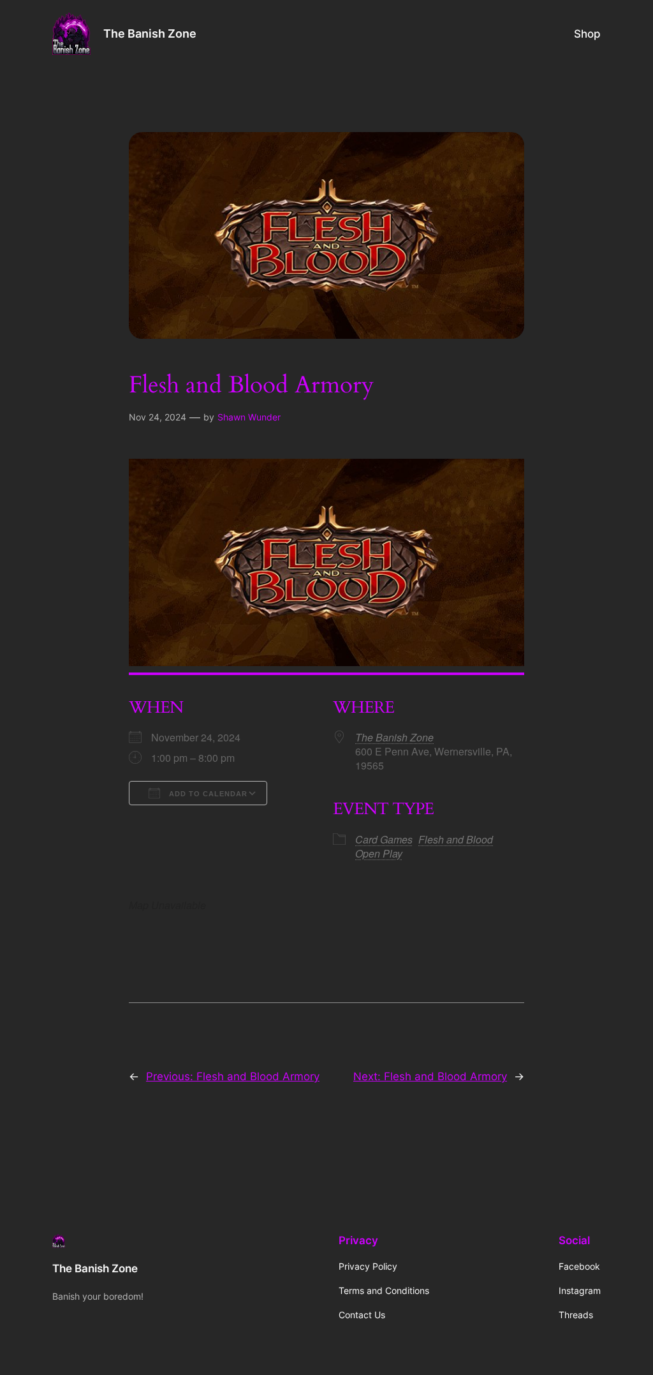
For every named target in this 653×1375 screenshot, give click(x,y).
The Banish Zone (149, 33)
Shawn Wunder (249, 417)
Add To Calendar (206, 794)
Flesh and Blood (455, 839)
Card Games (384, 839)
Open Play (378, 853)
